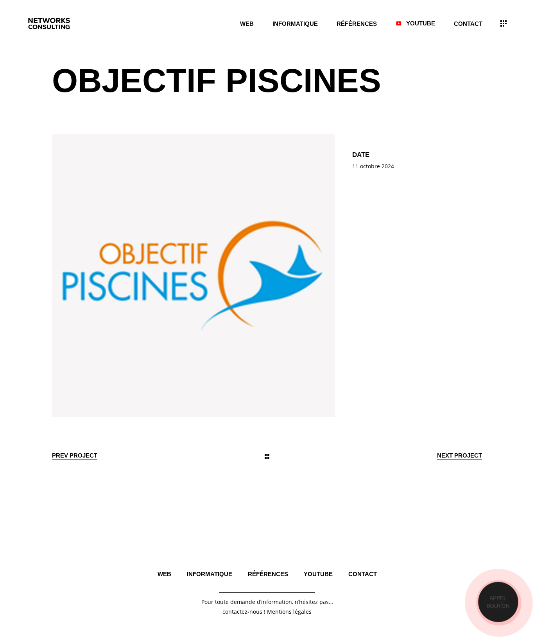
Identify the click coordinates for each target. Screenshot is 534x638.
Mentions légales (289, 611)
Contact (362, 574)
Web (164, 574)
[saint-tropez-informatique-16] (193, 275)
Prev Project (74, 455)
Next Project (459, 455)
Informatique (209, 574)
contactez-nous (242, 611)
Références (268, 574)
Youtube (318, 574)
